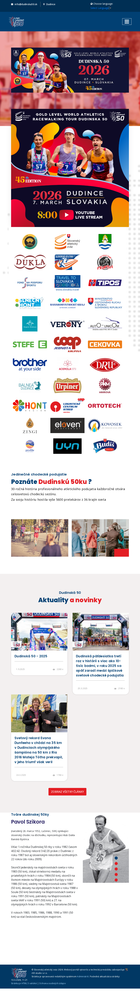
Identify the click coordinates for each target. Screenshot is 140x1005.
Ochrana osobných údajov (52, 983)
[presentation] (118, 553)
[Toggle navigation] (126, 21)
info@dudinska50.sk (26, 4)
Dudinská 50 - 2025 (31, 656)
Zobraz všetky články (67, 792)
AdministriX (83, 976)
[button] (116, 858)
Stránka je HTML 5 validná (24, 983)
